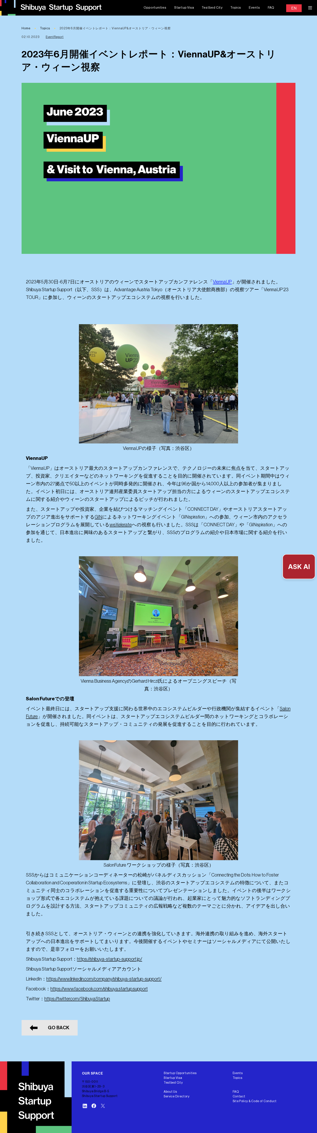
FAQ (271, 7)
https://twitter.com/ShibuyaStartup (77, 998)
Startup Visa (184, 7)
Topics (235, 7)
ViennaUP (222, 282)
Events (254, 7)
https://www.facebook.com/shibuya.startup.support (99, 989)
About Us (170, 1091)
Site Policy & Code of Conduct (255, 1101)
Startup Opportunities (180, 1073)
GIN (98, 517)
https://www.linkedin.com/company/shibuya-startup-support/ (104, 979)
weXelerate (121, 524)
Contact (239, 1096)
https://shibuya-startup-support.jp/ (109, 959)
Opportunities (155, 7)
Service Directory (177, 1096)
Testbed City (212, 7)
